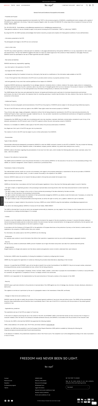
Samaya (43, 400)
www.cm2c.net (50, 324)
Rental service (8, 380)
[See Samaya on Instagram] (5, 401)
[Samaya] (49, 5)
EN (93, 403)
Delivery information (40, 380)
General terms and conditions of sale (45, 390)
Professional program (10, 385)
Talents (6, 387)
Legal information (39, 387)
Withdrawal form (39, 385)
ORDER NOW (38, 378)
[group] (49, 1)
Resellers (6, 383)
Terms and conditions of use (42, 395)
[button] (86, 5)
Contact (6, 378)
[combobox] (94, 403)
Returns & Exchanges (41, 383)
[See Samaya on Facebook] (9, 401)
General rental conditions (42, 392)
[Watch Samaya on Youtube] (12, 401)
